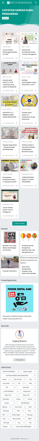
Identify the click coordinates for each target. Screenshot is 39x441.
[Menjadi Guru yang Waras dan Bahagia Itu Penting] (10, 237)
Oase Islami (18, 407)
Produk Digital (16, 415)
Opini (30, 407)
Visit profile (19, 360)
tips (19, 422)
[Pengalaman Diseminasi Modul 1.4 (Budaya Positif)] (10, 165)
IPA (19, 383)
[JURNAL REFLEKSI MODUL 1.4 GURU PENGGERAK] (29, 165)
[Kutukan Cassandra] (10, 262)
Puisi (4, 419)
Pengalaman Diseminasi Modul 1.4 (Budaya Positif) (10, 179)
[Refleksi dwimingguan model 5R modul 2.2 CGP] (29, 68)
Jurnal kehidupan (8, 391)
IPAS (30, 383)
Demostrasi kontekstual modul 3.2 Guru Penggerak (29, 52)
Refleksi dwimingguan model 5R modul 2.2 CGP (29, 82)
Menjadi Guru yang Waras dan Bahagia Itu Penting (9, 248)
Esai (30, 379)
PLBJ (29, 411)
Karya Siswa (27, 391)
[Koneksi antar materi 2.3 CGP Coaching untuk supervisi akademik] (10, 68)
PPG (3, 415)
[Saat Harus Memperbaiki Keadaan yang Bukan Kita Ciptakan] (29, 260)
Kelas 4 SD (8, 395)
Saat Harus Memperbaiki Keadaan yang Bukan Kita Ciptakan (29, 270)
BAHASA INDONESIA (9, 371)
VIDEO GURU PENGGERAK (23, 426)
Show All (5, 18)
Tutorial (5, 426)
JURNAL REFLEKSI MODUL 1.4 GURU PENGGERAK (28, 179)
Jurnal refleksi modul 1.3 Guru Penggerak (8, 210)
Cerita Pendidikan (20, 2)
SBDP (30, 419)
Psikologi (29, 415)
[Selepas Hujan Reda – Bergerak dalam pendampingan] (10, 133)
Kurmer (30, 399)
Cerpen (4, 379)
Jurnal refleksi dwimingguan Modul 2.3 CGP (10, 52)
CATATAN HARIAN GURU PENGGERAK (17, 375)
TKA (30, 422)
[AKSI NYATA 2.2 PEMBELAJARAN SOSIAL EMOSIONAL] (10, 101)
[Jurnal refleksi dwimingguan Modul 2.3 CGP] (10, 38)
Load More (19, 223)
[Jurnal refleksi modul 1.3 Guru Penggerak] (10, 196)
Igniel (26, 438)
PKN (18, 411)
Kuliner (18, 399)
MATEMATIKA (25, 403)
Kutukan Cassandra (10, 271)
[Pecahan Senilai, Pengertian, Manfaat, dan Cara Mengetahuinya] (29, 237)
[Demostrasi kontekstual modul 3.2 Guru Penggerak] (29, 38)
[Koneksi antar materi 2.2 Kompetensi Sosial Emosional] (29, 101)
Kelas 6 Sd (26, 395)
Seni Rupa (6, 422)
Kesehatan (6, 399)
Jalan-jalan (25, 387)
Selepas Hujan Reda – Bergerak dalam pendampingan (10, 147)
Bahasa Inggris (27, 371)
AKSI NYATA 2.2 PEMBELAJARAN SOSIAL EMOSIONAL (9, 115)
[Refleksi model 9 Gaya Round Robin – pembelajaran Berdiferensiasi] (29, 133)
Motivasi (4, 407)
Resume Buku (17, 419)
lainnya (7, 403)
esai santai (6, 383)
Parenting (6, 411)
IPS (7, 387)
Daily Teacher (18, 379)
